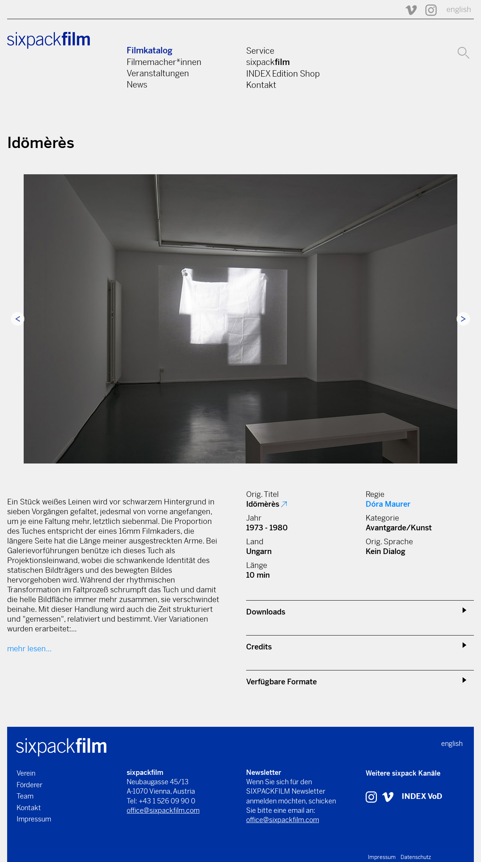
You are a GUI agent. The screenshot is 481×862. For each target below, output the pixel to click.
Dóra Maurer (388, 504)
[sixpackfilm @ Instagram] (428, 9)
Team (25, 796)
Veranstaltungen (158, 73)
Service (260, 50)
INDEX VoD (422, 796)
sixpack (268, 62)
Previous (17, 319)
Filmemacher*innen (164, 62)
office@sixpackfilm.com (163, 810)
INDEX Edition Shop (283, 73)
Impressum (34, 819)
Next (463, 319)
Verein (26, 773)
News (137, 84)
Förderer (29, 784)
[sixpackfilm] (61, 746)
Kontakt (261, 85)
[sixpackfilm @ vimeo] (387, 796)
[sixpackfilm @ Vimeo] (408, 9)
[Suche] (463, 52)
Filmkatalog (149, 50)
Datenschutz (416, 857)
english (458, 9)
